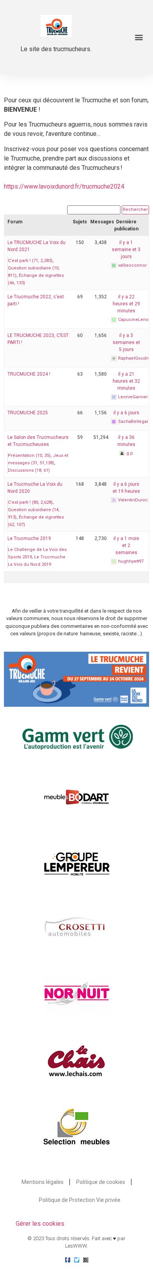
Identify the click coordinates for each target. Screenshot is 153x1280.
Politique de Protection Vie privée (79, 1200)
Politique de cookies (100, 1182)
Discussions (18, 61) (29, 470)
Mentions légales (43, 1182)
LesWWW (76, 1246)
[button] (138, 37)
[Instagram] (85, 1259)
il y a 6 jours (126, 412)
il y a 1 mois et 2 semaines (126, 545)
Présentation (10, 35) (29, 455)
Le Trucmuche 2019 (29, 538)
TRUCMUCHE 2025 (27, 412)
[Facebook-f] (67, 1259)
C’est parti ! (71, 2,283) (30, 260)
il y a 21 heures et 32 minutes (126, 381)
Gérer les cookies (40, 1223)
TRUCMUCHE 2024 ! (28, 374)
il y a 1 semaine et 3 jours (126, 249)
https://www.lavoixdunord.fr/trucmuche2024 (64, 186)
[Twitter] (76, 1259)
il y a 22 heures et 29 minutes (126, 304)
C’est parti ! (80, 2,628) (30, 502)
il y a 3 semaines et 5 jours (126, 342)
